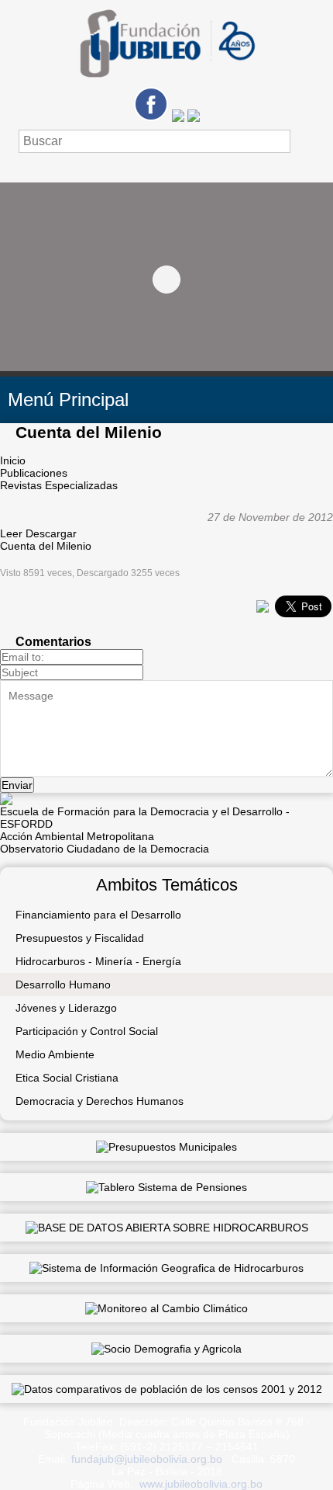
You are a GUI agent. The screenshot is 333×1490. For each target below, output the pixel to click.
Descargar (51, 533)
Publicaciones (33, 473)
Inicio (13, 460)
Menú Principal (68, 399)
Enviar (17, 785)
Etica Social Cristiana (66, 1077)
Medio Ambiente (54, 1054)
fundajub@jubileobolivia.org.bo (146, 1459)
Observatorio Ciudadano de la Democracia (104, 848)
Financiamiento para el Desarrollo (98, 914)
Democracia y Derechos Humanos (99, 1101)
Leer (11, 533)
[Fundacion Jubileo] (166, 83)
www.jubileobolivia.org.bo (201, 1484)
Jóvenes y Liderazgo (66, 1008)
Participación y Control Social (86, 1031)
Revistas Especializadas (59, 485)
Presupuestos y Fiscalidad (79, 938)
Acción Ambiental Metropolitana (77, 836)
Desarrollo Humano (63, 984)
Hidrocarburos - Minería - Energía (98, 961)
